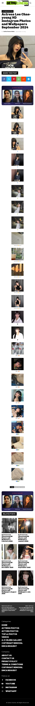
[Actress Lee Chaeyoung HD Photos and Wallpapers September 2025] (25, 551)
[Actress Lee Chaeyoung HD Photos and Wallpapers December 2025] (9, 551)
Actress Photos (8, 11)
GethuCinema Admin (8, 31)
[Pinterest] (13, 79)
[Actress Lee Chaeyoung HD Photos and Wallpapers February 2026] (9, 525)
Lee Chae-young (19, 487)
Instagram (11, 687)
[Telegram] (28, 79)
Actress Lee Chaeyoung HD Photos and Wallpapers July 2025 (24, 590)
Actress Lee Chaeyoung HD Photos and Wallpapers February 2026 (7, 538)
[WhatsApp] (18, 79)
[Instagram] (2, 687)
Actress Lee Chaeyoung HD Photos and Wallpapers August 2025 (9, 590)
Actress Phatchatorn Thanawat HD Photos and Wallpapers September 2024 (9, 609)
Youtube (10, 683)
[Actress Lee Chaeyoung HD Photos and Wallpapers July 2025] (25, 578)
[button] (17, 113)
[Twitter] (9, 79)
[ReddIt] (23, 79)
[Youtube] (2, 683)
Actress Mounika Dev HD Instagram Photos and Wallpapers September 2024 (26, 609)
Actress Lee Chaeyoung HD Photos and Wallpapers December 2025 (7, 564)
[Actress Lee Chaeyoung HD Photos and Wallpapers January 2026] (25, 525)
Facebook (11, 680)
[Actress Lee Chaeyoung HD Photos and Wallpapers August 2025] (9, 578)
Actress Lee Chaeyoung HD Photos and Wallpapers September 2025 (24, 564)
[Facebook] (4, 79)
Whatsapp (11, 691)
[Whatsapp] (2, 691)
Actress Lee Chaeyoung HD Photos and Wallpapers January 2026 (23, 538)
